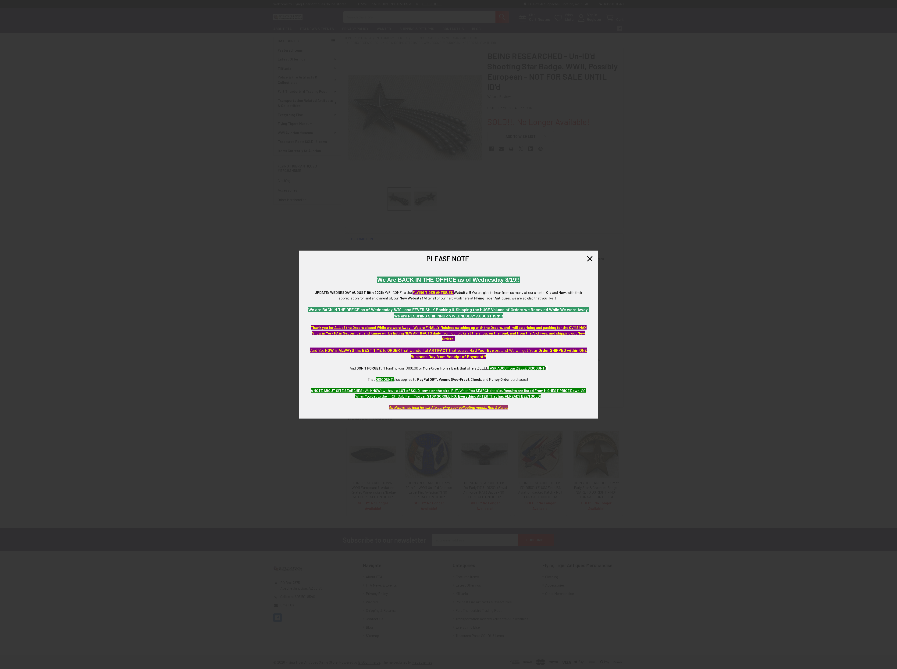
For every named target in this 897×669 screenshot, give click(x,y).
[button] (589, 258)
